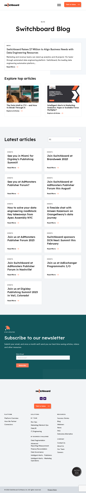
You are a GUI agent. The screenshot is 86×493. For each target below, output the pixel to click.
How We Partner (10, 421)
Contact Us (61, 443)
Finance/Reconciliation (39, 449)
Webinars (60, 424)
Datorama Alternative (65, 434)
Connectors (8, 424)
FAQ (58, 431)
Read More (11, 67)
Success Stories (63, 418)
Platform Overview (11, 418)
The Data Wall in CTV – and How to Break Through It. (22, 106)
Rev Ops (34, 422)
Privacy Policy (52, 490)
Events (10, 152)
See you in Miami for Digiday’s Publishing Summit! (20, 159)
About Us (60, 446)
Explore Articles (13, 111)
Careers (60, 452)
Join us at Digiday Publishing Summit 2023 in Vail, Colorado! (22, 292)
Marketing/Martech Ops (39, 425)
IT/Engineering (36, 431)
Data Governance (37, 452)
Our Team (60, 449)
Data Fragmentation (38, 440)
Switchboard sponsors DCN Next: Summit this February (61, 240)
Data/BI (33, 428)
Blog (59, 421)
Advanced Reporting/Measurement (40, 444)
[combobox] (65, 139)
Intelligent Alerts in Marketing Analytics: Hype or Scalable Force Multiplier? (63, 107)
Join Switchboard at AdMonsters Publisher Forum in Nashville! (21, 266)
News (59, 428)
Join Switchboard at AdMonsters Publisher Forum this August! (60, 185)
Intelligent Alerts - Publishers (41, 455)
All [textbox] (50, 139)
